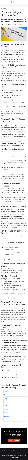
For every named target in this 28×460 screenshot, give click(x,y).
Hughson (6, 420)
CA (7, 8)
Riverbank (6, 402)
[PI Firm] (14, 2)
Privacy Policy (19, 453)
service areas (18, 450)
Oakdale (6, 405)
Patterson (6, 409)
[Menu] (4, 3)
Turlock (6, 394)
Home (4, 8)
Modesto (6, 391)
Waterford (6, 416)
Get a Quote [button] (14, 441)
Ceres (5, 398)
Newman (6, 412)
